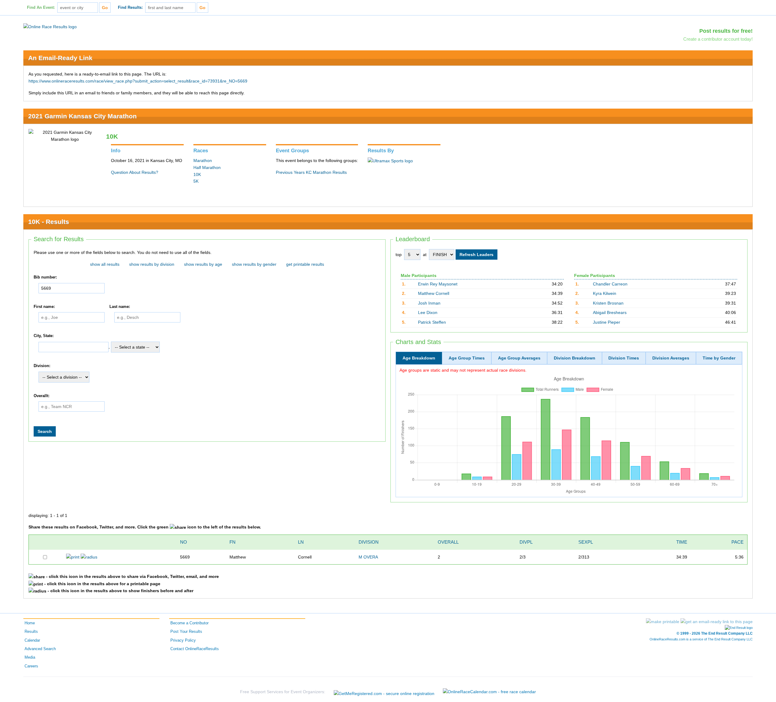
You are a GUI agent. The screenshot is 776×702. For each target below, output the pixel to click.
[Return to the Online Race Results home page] (50, 26)
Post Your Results (186, 631)
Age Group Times (467, 358)
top (399, 254)
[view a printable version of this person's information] (72, 556)
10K (197, 174)
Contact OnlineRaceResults (194, 649)
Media (30, 657)
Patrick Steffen (432, 322)
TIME (681, 542)
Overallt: (41, 396)
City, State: (44, 336)
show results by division (151, 264)
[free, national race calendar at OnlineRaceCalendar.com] (489, 691)
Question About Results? (134, 172)
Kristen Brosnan (608, 303)
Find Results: (130, 7)
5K (196, 181)
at (424, 254)
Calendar (32, 640)
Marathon (202, 160)
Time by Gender (719, 358)
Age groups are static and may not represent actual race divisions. (463, 370)
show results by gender (254, 264)
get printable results (305, 264)
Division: (42, 366)
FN (232, 542)
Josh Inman (429, 303)
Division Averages (670, 358)
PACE (737, 542)
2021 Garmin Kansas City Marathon (82, 116)
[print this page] (662, 621)
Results (31, 631)
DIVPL (526, 542)
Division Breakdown (574, 358)
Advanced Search (40, 649)
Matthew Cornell (433, 293)
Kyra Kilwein (604, 293)
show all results (104, 264)
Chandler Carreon (610, 284)
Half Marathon (207, 167)
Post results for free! (726, 31)
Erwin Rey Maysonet (437, 284)
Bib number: (45, 277)
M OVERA (368, 557)
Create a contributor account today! (718, 39)
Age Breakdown (419, 358)
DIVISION (369, 542)
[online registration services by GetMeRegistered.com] (384, 692)
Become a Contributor (189, 623)
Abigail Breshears (610, 312)
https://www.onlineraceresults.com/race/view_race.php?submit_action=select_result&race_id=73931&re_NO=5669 (137, 81)
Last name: (119, 307)
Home (30, 623)
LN (301, 542)
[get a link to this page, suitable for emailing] (717, 621)
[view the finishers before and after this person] (89, 556)
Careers (31, 666)
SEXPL (585, 542)
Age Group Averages (519, 358)
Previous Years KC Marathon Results (311, 172)
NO (183, 542)
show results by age (203, 264)
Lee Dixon (427, 312)
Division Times (623, 358)
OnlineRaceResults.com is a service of (701, 639)
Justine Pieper (606, 322)
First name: (44, 307)
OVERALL (448, 542)
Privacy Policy (183, 640)
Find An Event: (41, 7)
